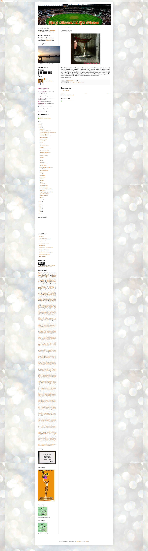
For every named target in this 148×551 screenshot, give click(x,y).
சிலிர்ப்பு (51, 375)
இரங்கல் (47, 284)
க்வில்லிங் (44, 368)
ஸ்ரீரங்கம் (39, 444)
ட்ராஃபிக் (42, 387)
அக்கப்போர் (52, 277)
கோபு (54, 313)
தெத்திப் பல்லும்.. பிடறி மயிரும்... (45, 130)
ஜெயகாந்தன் (54, 382)
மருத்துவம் (39, 422)
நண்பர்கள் (53, 402)
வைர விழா (49, 31)
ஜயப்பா (43, 382)
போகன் (49, 419)
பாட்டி (51, 412)
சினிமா (39, 275)
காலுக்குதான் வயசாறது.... (44, 145)
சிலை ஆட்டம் (48, 40)
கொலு (39, 304)
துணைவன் (51, 397)
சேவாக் (39, 381)
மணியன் (39, 421)
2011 (40, 209)
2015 (40, 203)
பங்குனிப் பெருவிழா (40, 408)
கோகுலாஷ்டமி (50, 313)
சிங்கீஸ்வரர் (53, 374)
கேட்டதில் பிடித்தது (47, 364)
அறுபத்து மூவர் (46, 337)
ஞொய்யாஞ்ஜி (48, 384)
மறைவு (43, 422)
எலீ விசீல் (44, 350)
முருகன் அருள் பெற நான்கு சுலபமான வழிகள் (48, 132)
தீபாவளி (50, 317)
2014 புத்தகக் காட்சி (51, 325)
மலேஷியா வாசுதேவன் (48, 422)
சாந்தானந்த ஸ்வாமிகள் (41, 372)
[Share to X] (65, 82)
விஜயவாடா (39, 438)
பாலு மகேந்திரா (46, 413)
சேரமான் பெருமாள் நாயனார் (51, 380)
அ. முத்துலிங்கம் (49, 331)
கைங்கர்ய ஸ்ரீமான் (43, 183)
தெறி (42, 400)
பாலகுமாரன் (39, 320)
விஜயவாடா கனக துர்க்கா (44, 150)
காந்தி (42, 358)
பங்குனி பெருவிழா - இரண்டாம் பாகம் (46, 192)
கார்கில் (55, 358)
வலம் (50, 324)
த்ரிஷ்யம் (55, 401)
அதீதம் (39, 311)
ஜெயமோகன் (41, 383)
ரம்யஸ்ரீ (49, 427)
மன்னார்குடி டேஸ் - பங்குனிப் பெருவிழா (46, 252)
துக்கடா (39, 293)
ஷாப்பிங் (55, 441)
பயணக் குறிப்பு (77, 82)
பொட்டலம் (41, 160)
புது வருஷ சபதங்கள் (48, 415)
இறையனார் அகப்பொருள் (47, 344)
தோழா (52, 401)
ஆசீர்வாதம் (39, 339)
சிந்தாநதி (44, 375)
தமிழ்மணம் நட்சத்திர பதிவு (51, 389)
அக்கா (45, 332)
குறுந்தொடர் (50, 282)
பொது (41, 274)
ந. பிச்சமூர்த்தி (41, 402)
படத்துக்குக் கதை (53, 408)
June (41, 197)
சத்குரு (40, 370)
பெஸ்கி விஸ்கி (42, 177)
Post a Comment (66, 90)
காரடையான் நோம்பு (50, 358)
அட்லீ (39, 333)
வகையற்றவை (53, 281)
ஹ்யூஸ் (51, 445)
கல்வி (50, 312)
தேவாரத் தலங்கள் (41, 289)
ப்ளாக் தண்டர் (48, 420)
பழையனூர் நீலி (49, 319)
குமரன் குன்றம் (42, 362)
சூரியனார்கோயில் (40, 378)
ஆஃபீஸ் (40, 338)
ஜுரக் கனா (42, 147)
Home (86, 93)
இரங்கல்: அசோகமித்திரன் (44, 193)
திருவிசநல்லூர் (40, 396)
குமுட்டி (47, 362)
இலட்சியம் (41, 178)
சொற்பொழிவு (43, 305)
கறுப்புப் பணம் (50, 356)
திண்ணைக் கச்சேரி (50, 280)
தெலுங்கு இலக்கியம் (52, 400)
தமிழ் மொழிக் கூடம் (48, 388)
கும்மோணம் (45, 313)
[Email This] (62, 82)
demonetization (46, 298)
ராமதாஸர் (54, 428)
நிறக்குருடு (43, 407)
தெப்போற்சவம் (42, 144)
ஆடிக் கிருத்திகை (44, 339)
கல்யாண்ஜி (42, 357)
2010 (40, 211)
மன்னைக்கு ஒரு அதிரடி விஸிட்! (44, 254)
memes (55, 330)
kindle (52, 330)
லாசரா (44, 432)
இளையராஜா (51, 298)
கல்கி (38, 357)
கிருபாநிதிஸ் (42, 180)
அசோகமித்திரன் (45, 293)
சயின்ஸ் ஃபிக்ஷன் (52, 299)
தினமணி (53, 315)
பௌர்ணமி (43, 420)
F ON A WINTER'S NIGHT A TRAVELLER (44, 327)
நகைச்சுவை (42, 280)
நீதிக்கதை (53, 300)
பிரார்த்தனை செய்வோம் (44, 155)
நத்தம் (45, 403)
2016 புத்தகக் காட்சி (46, 326)
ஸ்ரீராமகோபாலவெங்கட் (44, 187)
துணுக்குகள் (46, 397)
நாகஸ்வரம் (44, 296)
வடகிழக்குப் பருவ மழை (51, 432)
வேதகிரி (54, 440)
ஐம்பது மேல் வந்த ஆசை (44, 170)
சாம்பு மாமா (47, 372)
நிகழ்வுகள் (51, 318)
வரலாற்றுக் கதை (41, 434)
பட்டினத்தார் (51, 306)
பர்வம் (44, 319)
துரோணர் (39, 400)
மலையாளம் (54, 422)
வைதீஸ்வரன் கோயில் (49, 441)
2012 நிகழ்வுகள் (44, 325)
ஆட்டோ (49, 339)
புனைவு (54, 273)
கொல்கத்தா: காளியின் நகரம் (45, 152)
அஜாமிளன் (48, 332)
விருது (43, 439)
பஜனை (46, 408)
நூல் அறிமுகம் (53, 407)
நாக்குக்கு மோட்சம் (42, 241)
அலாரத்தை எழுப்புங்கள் (52, 337)
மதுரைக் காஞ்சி (49, 421)
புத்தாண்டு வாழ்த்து (49, 320)
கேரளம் (55, 364)
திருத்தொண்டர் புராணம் (52, 393)
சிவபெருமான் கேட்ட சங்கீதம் (44, 243)
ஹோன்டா (48, 445)
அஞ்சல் (52, 332)
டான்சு (55, 384)
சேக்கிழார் (39, 380)
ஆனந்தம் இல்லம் (41, 340)
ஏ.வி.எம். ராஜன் (45, 351)
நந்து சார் (48, 403)
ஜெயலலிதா (46, 383)
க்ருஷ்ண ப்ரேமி (40, 368)
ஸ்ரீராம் (43, 444)
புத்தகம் (42, 284)
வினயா (54, 324)
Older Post (108, 93)
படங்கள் (49, 408)
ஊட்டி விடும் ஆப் (43, 140)
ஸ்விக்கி (46, 444)
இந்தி (41, 343)
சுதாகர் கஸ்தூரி (40, 300)
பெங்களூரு (39, 321)
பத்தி (47, 289)
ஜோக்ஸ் (45, 288)
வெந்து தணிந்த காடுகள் (47, 440)
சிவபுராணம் (50, 376)
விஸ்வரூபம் (47, 439)
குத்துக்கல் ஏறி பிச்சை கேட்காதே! (46, 135)
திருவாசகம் (43, 395)
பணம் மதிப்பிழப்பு (50, 409)
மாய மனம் (41, 172)
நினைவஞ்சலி (53, 406)
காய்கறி (45, 358)
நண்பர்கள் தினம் (40, 403)
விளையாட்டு (47, 283)
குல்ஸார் (54, 363)
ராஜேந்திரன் (46, 428)
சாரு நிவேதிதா (53, 372)
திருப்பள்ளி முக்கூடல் (48, 394)
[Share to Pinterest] (68, 82)
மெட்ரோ (55, 321)
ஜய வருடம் (39, 382)
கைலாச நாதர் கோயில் (48, 365)
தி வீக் (54, 390)
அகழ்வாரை (54, 331)
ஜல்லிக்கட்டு (49, 382)
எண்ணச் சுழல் (40, 349)
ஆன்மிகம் (54, 275)
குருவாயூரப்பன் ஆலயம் (41, 363)
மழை (38, 301)
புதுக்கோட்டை (40, 416)
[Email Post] (77, 80)
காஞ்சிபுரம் (53, 312)
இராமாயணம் (52, 293)
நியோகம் (41, 142)
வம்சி (50, 433)
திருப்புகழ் (53, 394)
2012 (40, 208)
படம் (43, 281)
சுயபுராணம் (40, 288)
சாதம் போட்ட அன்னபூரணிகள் (45, 149)
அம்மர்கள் (39, 336)
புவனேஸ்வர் (82, 82)
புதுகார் (54, 415)
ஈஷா (50, 345)
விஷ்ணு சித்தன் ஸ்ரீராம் (44, 163)
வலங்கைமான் (51, 434)
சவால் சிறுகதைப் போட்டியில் (49, 39)
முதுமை (51, 321)
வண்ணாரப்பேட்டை (45, 433)
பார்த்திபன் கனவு (40, 413)
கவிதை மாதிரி (53, 284)
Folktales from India (44, 301)
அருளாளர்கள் (42, 282)
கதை (43, 299)
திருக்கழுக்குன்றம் (52, 391)
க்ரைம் (47, 304)
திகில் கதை (46, 391)
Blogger (87, 541)
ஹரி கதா (49, 444)
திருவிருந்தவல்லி (45, 396)
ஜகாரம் (54, 381)
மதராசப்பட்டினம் (43, 421)
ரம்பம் (46, 427)
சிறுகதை (49, 273)
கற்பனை (54, 356)
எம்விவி (55, 349)
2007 (40, 213)
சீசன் (40, 377)
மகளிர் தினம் (53, 420)
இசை (46, 274)
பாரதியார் (53, 319)
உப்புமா (50, 346)
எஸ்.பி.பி (43, 290)
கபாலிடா (42, 356)
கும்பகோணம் (40, 313)
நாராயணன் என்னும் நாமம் (44, 134)
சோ (45, 381)
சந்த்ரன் (43, 370)
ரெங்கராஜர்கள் (49, 431)
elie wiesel (47, 330)
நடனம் (49, 402)
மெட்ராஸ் (43, 426)
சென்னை (54, 378)
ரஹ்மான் (40, 324)
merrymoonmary (78, 541)
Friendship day (53, 327)
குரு (49, 362)
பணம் (46, 409)
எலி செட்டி (40, 350)
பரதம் (55, 409)
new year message (41, 331)
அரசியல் (49, 292)
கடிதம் (49, 353)
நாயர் (42, 406)
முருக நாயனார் (47, 425)
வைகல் (44, 441)
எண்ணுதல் (44, 349)
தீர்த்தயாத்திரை (50, 305)
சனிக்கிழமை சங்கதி (42, 287)
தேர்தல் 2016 (44, 401)
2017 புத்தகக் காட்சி (52, 326)
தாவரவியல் (50, 390)
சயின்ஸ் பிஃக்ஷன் (46, 314)
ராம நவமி (51, 428)
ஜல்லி (46, 382)
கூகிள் (42, 364)
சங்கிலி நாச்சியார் (48, 369)
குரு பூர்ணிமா (53, 362)
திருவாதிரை (48, 395)
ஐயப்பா (48, 352)
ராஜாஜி (39, 428)
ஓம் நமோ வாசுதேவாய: (44, 137)
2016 (40, 201)
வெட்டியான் (40, 440)
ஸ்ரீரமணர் (39, 325)
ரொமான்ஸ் (39, 432)
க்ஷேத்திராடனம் (40, 314)
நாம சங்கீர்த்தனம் (45, 318)
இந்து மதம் (46, 302)
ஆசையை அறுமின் (43, 165)
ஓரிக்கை (42, 353)
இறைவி (54, 344)
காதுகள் (39, 358)
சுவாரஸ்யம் (45, 277)
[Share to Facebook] (66, 82)
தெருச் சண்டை (42, 190)
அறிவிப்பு (42, 302)
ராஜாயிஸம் (42, 428)
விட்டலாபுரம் (46, 438)
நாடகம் (54, 317)
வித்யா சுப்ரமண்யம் (52, 438)
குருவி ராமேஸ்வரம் (48, 363)
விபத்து (39, 310)
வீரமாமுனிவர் (52, 439)
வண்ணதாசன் (40, 433)
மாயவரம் (39, 425)
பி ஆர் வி (40, 414)
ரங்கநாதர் (42, 427)
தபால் (38, 388)
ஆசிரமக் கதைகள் (46, 338)
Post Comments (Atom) (70, 95)
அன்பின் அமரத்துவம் (43, 168)
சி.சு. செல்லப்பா (42, 374)
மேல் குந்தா (42, 173)
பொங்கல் (50, 307)
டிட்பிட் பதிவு (46, 300)
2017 (40, 127)
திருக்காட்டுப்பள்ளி (40, 393)
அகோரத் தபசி (41, 332)
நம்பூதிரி (51, 403)
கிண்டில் (51, 359)
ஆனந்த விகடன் (54, 339)
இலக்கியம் (46, 345)
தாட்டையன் (42, 390)
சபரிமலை (47, 370)
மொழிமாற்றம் (51, 426)
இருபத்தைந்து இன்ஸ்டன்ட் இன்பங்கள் (46, 167)
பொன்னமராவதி (44, 419)
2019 (40, 126)
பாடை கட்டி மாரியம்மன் (44, 185)
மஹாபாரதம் (51, 286)
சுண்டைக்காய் (53, 377)
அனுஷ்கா (53, 333)
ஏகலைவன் (50, 351)
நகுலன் (46, 402)
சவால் (54, 304)
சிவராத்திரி (54, 376)
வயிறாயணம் (54, 433)
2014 (40, 204)
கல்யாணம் (47, 299)
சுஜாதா (39, 305)
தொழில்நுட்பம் (42, 286)
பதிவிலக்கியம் (41, 236)
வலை (39, 281)
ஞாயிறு (44, 384)
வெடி (55, 439)
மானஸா (47, 281)
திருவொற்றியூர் (45, 317)
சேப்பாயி (39, 315)
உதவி (41, 158)
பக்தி (47, 306)
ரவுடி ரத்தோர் (53, 427)
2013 (40, 206)
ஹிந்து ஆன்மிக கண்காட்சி (41, 445)
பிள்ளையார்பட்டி (48, 414)
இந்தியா (51, 343)
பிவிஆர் (53, 414)
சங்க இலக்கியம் (49, 368)
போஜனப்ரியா (44, 308)
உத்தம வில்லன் (45, 346)
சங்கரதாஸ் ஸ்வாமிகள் (42, 369)
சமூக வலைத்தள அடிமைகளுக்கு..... (46, 188)
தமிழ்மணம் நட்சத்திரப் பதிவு (47, 295)
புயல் (43, 416)
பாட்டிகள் (54, 412)
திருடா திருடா (46, 393)
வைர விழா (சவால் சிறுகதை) (44, 249)
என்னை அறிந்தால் (50, 349)
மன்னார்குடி (40, 279)
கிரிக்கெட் (48, 290)
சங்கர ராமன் (54, 368)
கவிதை (54, 302)
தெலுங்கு (46, 400)
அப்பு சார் (41, 182)
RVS (46, 79)
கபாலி (42, 312)
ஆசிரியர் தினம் (52, 338)
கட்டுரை (52, 274)
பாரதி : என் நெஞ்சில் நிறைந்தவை (45, 238)
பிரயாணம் (43, 414)
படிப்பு (39, 409)
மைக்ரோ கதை (50, 296)
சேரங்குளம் (43, 380)
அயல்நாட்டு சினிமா (44, 311)
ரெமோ (54, 431)
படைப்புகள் (43, 409)
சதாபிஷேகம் (54, 369)
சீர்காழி (44, 377)
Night (41, 330)
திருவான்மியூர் (53, 395)
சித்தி (51, 314)
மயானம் (54, 421)
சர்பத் (54, 371)
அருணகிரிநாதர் (40, 337)
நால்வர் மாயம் (42, 162)
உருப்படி (53, 346)
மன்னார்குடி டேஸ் (42, 245)
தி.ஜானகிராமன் (40, 391)
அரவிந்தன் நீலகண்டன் (51, 336)
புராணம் (54, 320)
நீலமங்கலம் (48, 407)
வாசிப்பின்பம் (52, 288)
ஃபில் (45, 331)
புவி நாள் (52, 416)
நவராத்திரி (53, 290)
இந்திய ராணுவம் (46, 343)
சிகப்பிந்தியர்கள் (48, 374)
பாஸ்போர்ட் (54, 413)
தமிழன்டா (42, 388)
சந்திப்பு (50, 304)
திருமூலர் (39, 395)
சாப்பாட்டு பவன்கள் (43, 153)
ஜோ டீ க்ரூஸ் (52, 383)
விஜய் (43, 438)
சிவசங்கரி (45, 376)
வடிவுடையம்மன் (45, 324)
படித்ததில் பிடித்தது (44, 276)
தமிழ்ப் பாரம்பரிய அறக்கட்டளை (46, 315)
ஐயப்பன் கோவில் (43, 352)
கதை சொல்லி (53, 353)
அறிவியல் (39, 290)
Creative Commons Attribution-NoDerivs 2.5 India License (46, 266)
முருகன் (52, 425)
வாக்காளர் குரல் (45, 435)
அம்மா (44, 336)
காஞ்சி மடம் (53, 357)
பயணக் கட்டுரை (53, 279)
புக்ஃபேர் (42, 415)
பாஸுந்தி (50, 413)
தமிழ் (50, 300)
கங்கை (46, 353)
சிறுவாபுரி (47, 375)
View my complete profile (48, 81)
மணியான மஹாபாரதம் (44, 195)
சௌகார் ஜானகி (49, 381)
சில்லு (42, 376)
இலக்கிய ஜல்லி (40, 345)
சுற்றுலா (54, 314)
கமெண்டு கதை (46, 312)
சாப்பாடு (53, 292)
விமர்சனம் (46, 279)
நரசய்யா (55, 403)
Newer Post (63, 93)
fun (50, 330)
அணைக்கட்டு (44, 333)
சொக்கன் (42, 381)
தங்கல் (49, 387)
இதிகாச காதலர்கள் (51, 311)
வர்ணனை (46, 434)
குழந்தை (39, 364)
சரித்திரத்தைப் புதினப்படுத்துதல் (47, 371)
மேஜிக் (47, 426)
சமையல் (45, 294)
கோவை (42, 304)
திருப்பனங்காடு (41, 394)
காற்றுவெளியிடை (41, 359)
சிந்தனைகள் (39, 375)
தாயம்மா (47, 390)
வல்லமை (55, 434)
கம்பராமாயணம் (40, 294)
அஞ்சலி (50, 301)
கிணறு (47, 359)
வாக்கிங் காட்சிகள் (52, 435)
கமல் (45, 356)
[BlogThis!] (63, 82)
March (41, 199)
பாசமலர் (40, 412)
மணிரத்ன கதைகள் (51, 308)
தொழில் (48, 401)
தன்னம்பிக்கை (53, 387)
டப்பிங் (52, 384)
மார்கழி (43, 425)
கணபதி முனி (46, 275)
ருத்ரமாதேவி (43, 431)
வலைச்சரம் (44, 292)
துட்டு (50, 396)
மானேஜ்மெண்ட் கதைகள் (45, 321)
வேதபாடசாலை (40, 441)
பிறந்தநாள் (43, 320)
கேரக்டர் (52, 364)
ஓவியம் (50, 302)
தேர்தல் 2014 (39, 401)
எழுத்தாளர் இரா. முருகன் (50, 350)
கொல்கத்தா (54, 365)
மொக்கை (39, 292)
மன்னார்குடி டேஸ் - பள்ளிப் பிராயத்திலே (46, 247)
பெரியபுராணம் (44, 307)
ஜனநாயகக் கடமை (42, 256)
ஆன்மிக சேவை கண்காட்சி (50, 340)
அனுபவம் (73, 82)
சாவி (38, 374)
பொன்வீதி (41, 157)
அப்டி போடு (51, 287)
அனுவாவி (49, 333)
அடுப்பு (55, 332)
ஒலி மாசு (52, 352)
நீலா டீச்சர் (43, 306)
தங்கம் (46, 387)
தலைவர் (39, 390)
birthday (44, 330)
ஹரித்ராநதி (53, 444)
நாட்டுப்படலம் (39, 318)
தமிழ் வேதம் (43, 389)
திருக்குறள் (39, 317)
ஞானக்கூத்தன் (40, 384)
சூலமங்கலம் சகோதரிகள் (47, 378)
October (41, 129)
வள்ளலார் (40, 435)
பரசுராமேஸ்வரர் (42, 175)
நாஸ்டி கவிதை (47, 406)
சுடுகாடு (48, 377)
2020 (40, 124)
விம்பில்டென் (39, 439)
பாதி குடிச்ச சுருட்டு (43, 139)
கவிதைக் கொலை (47, 357)
